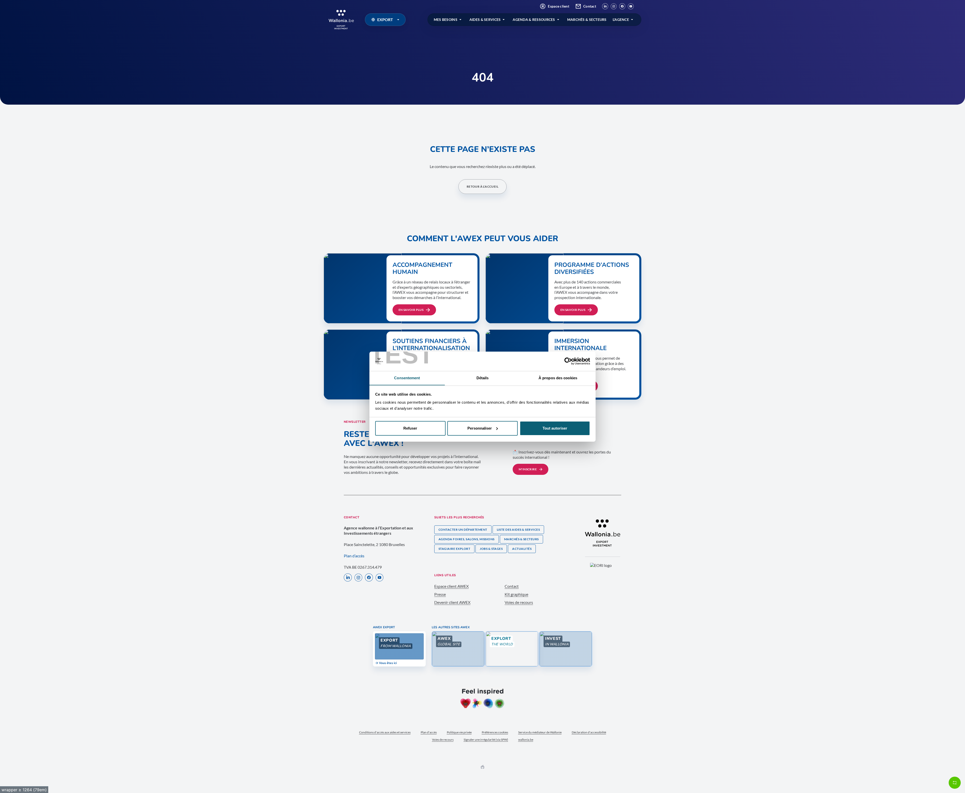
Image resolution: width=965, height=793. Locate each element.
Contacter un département (463, 529)
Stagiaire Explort (454, 549)
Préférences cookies (495, 732)
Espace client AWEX (451, 586)
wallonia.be (525, 739)
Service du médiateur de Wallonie (540, 732)
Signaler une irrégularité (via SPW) (486, 739)
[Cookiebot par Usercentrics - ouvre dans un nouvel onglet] (568, 361)
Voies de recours (519, 602)
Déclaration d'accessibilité (589, 732)
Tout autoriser (555, 428)
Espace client (558, 6)
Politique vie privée (459, 732)
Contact (589, 6)
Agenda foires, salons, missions (467, 539)
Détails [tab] (482, 377)
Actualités (522, 549)
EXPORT (385, 19)
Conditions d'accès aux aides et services (385, 732)
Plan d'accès (429, 732)
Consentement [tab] (407, 377)
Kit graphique (516, 594)
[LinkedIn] (605, 6)
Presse (440, 594)
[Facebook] (622, 6)
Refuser (410, 428)
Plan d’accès (354, 555)
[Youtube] (631, 6)
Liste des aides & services (518, 529)
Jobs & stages (491, 549)
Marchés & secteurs (521, 539)
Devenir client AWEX (452, 602)
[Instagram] (614, 6)
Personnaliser (479, 428)
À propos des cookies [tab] (558, 377)
